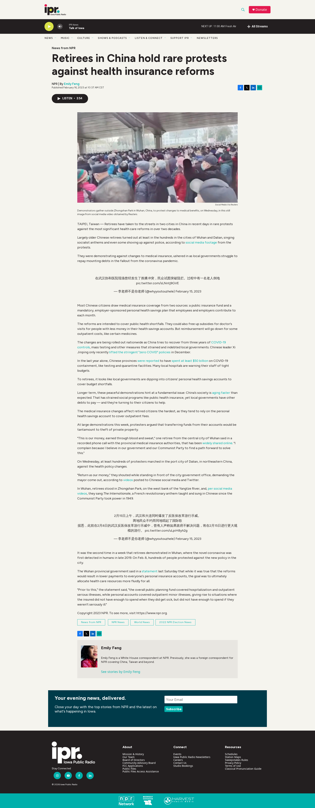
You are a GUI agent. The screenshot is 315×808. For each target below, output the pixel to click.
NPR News (118, 622)
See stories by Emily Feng (120, 671)
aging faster (221, 393)
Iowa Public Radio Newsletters (191, 757)
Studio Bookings (183, 765)
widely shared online (217, 443)
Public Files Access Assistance (140, 771)
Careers (178, 760)
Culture (83, 38)
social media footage (201, 242)
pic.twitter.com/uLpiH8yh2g (166, 531)
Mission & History (133, 754)
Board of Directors (133, 760)
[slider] (65, 26)
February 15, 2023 (188, 291)
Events (177, 754)
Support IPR (179, 38)
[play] (49, 26)
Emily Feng (71, 84)
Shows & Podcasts (112, 38)
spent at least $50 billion (190, 361)
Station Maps (233, 757)
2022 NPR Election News (175, 622)
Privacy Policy (233, 763)
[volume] (60, 26)
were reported (148, 361)
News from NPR (63, 48)
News (48, 38)
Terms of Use (233, 765)
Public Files (129, 768)
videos (128, 480)
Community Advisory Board (139, 763)
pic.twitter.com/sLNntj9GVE (157, 283)
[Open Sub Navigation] (55, 38)
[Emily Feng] (89, 656)
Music (65, 38)
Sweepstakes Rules (236, 760)
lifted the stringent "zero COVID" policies (139, 352)
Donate (261, 10)
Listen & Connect (149, 38)
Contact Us (179, 763)
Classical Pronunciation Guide (243, 768)
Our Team (128, 757)
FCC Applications (132, 765)
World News (142, 622)
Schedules (231, 754)
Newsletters (207, 38)
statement (150, 571)
